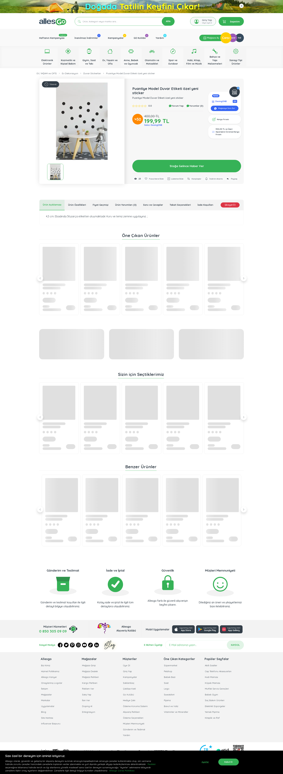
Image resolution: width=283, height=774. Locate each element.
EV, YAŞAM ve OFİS (47, 73)
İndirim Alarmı (216, 179)
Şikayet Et (230, 204)
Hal (239, 38)
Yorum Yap (177, 105)
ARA (168, 21)
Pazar (233, 38)
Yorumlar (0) (196, 105)
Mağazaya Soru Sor (226, 108)
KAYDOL (235, 644)
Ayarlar (205, 762)
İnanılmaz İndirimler (86, 38)
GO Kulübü (140, 38)
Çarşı (226, 38)
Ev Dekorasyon (70, 73)
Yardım (160, 38)
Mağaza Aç (212, 37)
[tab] (52, 205)
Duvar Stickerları (92, 73)
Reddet (152, 764)
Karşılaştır (196, 179)
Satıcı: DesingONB (153, 125)
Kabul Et (228, 762)
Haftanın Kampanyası (52, 38)
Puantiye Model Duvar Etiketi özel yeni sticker (130, 73)
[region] (141, 762)
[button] (82, 121)
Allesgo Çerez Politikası (121, 770)
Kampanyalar (116, 38)
